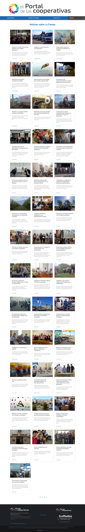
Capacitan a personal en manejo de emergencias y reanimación (63, 282)
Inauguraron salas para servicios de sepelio (18, 80)
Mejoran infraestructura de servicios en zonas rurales (63, 348)
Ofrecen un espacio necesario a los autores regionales (20, 247)
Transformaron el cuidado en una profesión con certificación (42, 248)
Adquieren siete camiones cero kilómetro (41, 47)
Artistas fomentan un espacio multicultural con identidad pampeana (42, 148)
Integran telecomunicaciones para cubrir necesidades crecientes (42, 315)
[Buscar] (75, 18)
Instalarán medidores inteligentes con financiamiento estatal (40, 215)
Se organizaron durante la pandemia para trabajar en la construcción (19, 315)
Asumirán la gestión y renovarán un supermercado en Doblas (19, 448)
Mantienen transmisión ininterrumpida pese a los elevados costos (41, 181)
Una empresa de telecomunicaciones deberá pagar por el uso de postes (63, 81)
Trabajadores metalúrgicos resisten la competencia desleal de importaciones (63, 181)
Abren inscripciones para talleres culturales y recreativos (41, 349)
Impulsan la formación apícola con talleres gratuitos (42, 281)
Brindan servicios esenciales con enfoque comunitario (20, 414)
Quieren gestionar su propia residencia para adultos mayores (63, 448)
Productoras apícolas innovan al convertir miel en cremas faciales (20, 181)
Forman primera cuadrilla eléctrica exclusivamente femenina (63, 315)
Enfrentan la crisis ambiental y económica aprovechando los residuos (64, 148)
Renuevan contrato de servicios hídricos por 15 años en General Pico (20, 282)
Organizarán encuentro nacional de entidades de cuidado (63, 48)
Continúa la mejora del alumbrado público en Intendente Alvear (40, 381)
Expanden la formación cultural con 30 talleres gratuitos (64, 214)
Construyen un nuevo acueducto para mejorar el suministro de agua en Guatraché (63, 114)
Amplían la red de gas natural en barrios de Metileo (20, 112)
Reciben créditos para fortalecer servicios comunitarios (62, 415)
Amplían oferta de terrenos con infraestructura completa (42, 414)
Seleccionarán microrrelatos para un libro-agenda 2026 (41, 80)
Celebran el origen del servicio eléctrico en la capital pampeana (20, 48)
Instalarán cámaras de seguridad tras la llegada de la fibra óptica (20, 148)
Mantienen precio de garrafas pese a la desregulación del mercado (42, 113)
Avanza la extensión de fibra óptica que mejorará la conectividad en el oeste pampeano (64, 382)
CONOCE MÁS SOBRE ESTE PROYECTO (18, 523)
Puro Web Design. (46, 530)
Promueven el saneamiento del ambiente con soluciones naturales (20, 215)
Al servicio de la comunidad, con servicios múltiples (19, 481)
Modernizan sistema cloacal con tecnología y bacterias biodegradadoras (63, 248)
